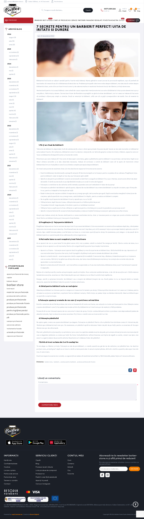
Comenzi (71, 464)
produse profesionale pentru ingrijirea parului (17, 309)
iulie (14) (11, 41)
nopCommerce (17, 514)
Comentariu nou (50, 405)
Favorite (71, 474)
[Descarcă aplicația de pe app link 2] (36, 443)
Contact (7, 484)
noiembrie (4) (13, 85)
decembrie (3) (14, 241)
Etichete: (40, 362)
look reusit (11, 289)
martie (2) (12, 114)
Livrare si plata (9, 470)
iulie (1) (11, 147)
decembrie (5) (14, 129)
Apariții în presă (42, 480)
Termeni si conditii (11, 480)
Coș (69, 470)
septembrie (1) (14, 56)
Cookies (7, 467)
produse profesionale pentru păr (18, 316)
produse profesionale (16, 299)
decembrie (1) (13, 67)
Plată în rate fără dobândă (46, 477)
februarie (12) (13, 118)
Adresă (70, 467)
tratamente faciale (14, 329)
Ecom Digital (34, 514)
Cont (69, 460)
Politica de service (11, 474)
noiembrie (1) (13, 132)
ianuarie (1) (13, 121)
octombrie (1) (13, 136)
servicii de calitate (13, 325)
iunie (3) (11, 103)
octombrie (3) (14, 249)
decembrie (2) (14, 82)
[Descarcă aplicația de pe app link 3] (57, 443)
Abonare (134, 469)
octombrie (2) (14, 52)
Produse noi (40, 474)
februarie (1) (13, 59)
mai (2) (11, 176)
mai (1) (11, 71)
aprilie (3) (12, 223)
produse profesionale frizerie (18, 303)
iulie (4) (11, 256)
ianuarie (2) (13, 234)
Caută (88, 10)
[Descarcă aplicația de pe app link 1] (14, 443)
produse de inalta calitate (16, 296)
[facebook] (102, 475)
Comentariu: (43, 382)
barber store (15, 285)
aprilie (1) (12, 74)
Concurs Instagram (43, 484)
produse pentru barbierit (68, 362)
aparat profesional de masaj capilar (17, 276)
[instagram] (107, 475)
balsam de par (12, 281)
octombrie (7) (14, 89)
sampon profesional (14, 321)
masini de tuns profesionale (17, 292)
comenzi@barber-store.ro (15, 1)
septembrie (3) (14, 93)
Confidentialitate (10, 464)
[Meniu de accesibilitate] (135, 504)
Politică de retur (10, 477)
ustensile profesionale (15, 332)
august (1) (12, 143)
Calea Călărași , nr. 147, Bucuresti (38, 1)
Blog (37, 464)
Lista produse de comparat (46, 470)
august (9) (12, 37)
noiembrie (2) (13, 245)
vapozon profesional (14, 336)
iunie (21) (12, 45)
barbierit (56, 362)
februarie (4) (13, 230)
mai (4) (11, 107)
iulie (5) (11, 100)
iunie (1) (11, 150)
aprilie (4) (12, 110)
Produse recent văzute (44, 467)
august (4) (12, 96)
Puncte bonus (58, 1)
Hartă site (7, 460)
